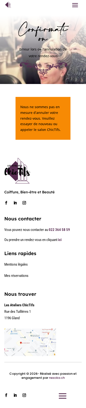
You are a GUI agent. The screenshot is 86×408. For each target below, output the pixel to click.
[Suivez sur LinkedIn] (15, 203)
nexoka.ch (57, 377)
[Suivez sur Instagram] (24, 203)
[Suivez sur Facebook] (6, 203)
